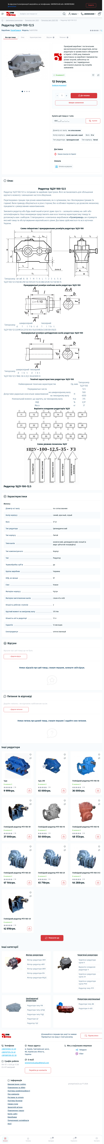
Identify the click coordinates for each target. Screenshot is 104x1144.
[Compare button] (98, 75)
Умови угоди (13, 1104)
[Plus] (66, 96)
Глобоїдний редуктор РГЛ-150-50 (85, 781)
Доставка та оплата (16, 1097)
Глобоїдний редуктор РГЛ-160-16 (85, 827)
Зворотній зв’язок (15, 1107)
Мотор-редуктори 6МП (36, 969)
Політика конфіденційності (19, 1091)
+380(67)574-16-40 (8, 1052)
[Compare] (30, 758)
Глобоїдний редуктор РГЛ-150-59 (17, 827)
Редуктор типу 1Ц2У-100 (49, 20)
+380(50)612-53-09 (9, 1049)
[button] (22, 91)
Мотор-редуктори (34, 955)
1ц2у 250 (41, 781)
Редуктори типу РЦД (35, 1014)
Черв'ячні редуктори (87, 955)
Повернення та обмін (16, 1088)
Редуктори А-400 (85, 1008)
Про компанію (13, 1094)
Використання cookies (17, 1084)
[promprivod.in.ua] (17, 1036)
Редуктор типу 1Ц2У (32, 20)
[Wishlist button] (93, 75)
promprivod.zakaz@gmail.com (37, 1063)
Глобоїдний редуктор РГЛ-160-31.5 (86, 873)
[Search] (64, 14)
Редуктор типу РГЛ (86, 988)
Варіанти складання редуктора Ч (87, 968)
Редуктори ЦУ (32, 1019)
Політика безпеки (15, 1101)
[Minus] (57, 96)
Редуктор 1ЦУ (32, 1023)
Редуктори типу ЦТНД (36, 1010)
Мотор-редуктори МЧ (36, 973)
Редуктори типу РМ (35, 1006)
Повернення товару (16, 1111)
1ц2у (5, 781)
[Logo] (11, 14)
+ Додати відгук (15, 656)
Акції (10, 1124)
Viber (81, 1054)
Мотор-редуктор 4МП (36, 964)
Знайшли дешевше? (59, 85)
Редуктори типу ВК (86, 1004)
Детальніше (12, 6)
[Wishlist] (30, 755)
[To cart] (29, 791)
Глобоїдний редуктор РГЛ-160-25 (51, 873)
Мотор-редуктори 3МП (36, 960)
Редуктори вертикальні (88, 999)
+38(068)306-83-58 (9, 1055)
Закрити (91, 5)
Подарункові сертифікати (18, 1120)
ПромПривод (16, 30)
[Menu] (3, 14)
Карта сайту (12, 1114)
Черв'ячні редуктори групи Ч (87, 961)
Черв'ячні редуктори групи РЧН (87, 982)
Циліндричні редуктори (14, 20)
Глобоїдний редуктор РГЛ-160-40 (17, 919)
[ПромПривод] (58, 57)
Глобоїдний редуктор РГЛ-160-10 (51, 827)
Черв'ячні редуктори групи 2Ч (87, 975)
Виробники (12, 1117)
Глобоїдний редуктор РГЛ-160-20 (17, 873)
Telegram (83, 1050)
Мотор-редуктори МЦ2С (37, 978)
